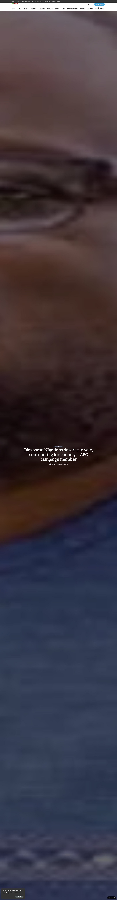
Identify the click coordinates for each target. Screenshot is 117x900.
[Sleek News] (15, 3)
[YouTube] (91, 4)
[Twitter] (89, 4)
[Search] (103, 8)
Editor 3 (54, 464)
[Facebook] (87, 4)
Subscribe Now (99, 4)
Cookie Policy (6, 893)
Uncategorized (58, 446)
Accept (19, 896)
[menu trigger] (14, 8)
